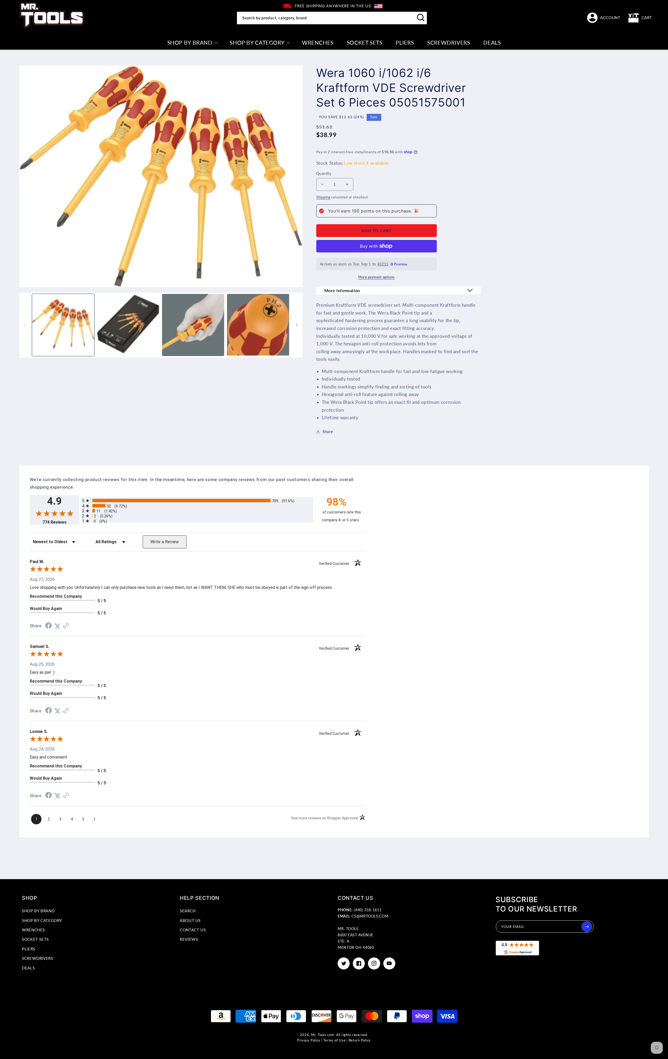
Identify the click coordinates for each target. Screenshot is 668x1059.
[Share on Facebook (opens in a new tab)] (48, 626)
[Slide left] (25, 325)
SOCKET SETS (35, 939)
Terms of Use (334, 1040)
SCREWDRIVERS (37, 958)
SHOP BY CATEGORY (42, 920)
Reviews (189, 939)
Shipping (323, 197)
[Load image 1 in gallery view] (63, 325)
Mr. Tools (318, 1035)
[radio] (197, 500)
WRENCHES (33, 929)
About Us (190, 920)
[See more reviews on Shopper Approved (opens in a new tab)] (66, 626)
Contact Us (193, 929)
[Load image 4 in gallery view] (258, 325)
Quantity (323, 173)
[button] (640, 18)
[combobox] (332, 18)
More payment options (376, 277)
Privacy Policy (308, 1040)
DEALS (28, 968)
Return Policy (360, 1040)
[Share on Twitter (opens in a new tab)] (57, 626)
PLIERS (28, 948)
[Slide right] (296, 325)
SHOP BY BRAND (38, 910)
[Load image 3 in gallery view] (193, 325)
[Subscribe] (586, 926)
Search (188, 910)
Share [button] (328, 431)
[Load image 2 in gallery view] (128, 325)
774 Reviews (61, 522)
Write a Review (164, 541)
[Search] (421, 18)
